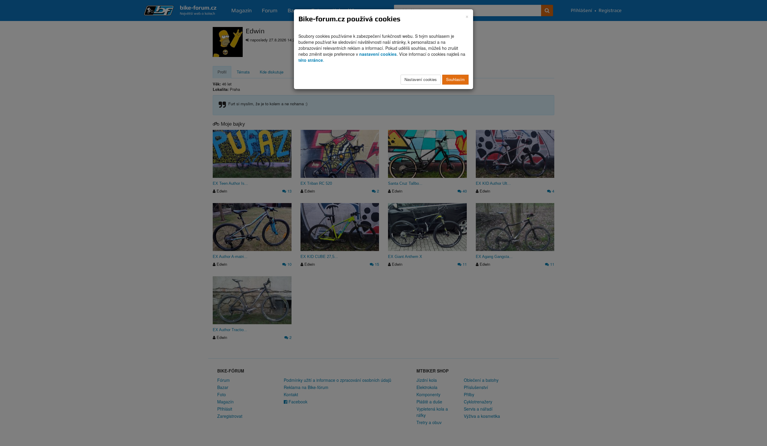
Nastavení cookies (420, 79)
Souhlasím (455, 79)
